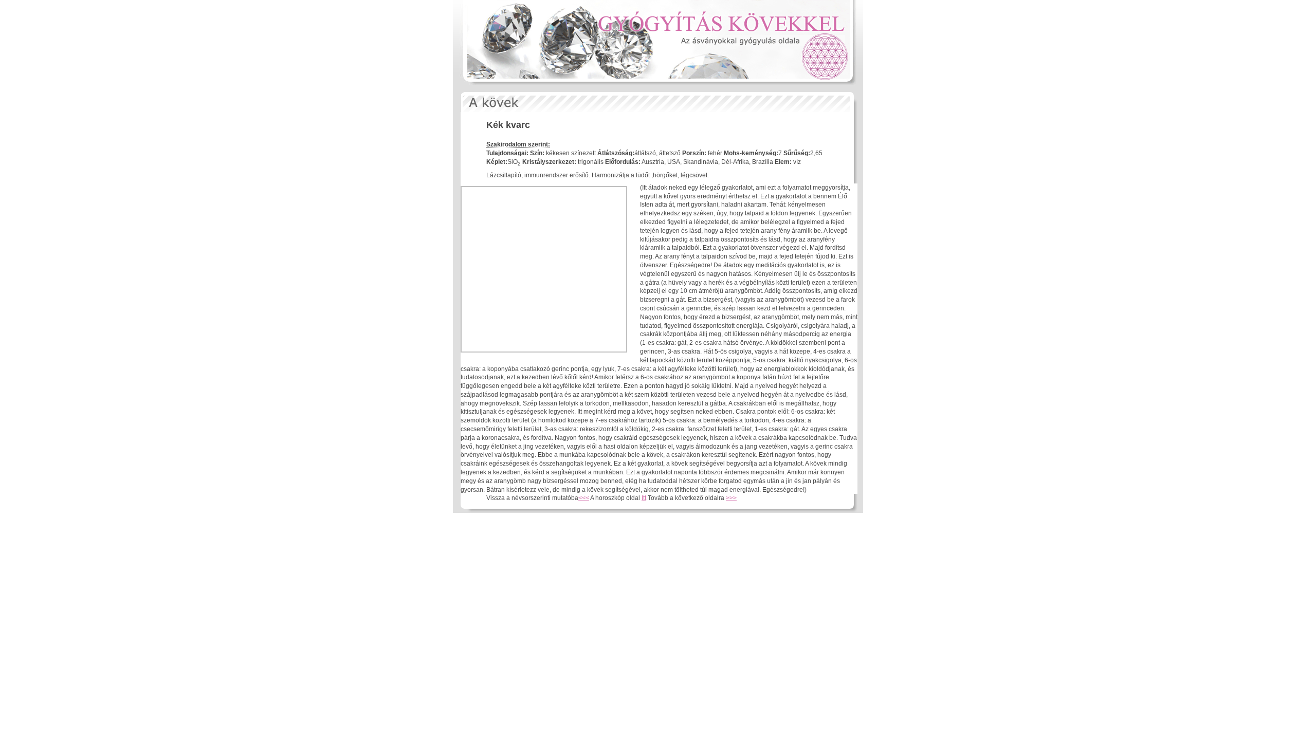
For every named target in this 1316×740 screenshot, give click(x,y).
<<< (583, 498)
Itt (644, 498)
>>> (731, 498)
